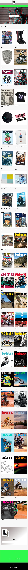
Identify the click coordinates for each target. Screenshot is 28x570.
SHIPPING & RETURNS (18, 558)
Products (10, 558)
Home (10, 556)
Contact (18, 556)
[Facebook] (14, 565)
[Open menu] (1, 1)
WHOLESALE (18, 559)
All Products (14, 523)
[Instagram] (13, 565)
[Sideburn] (14, 2)
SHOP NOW (14, 16)
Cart (10, 559)
